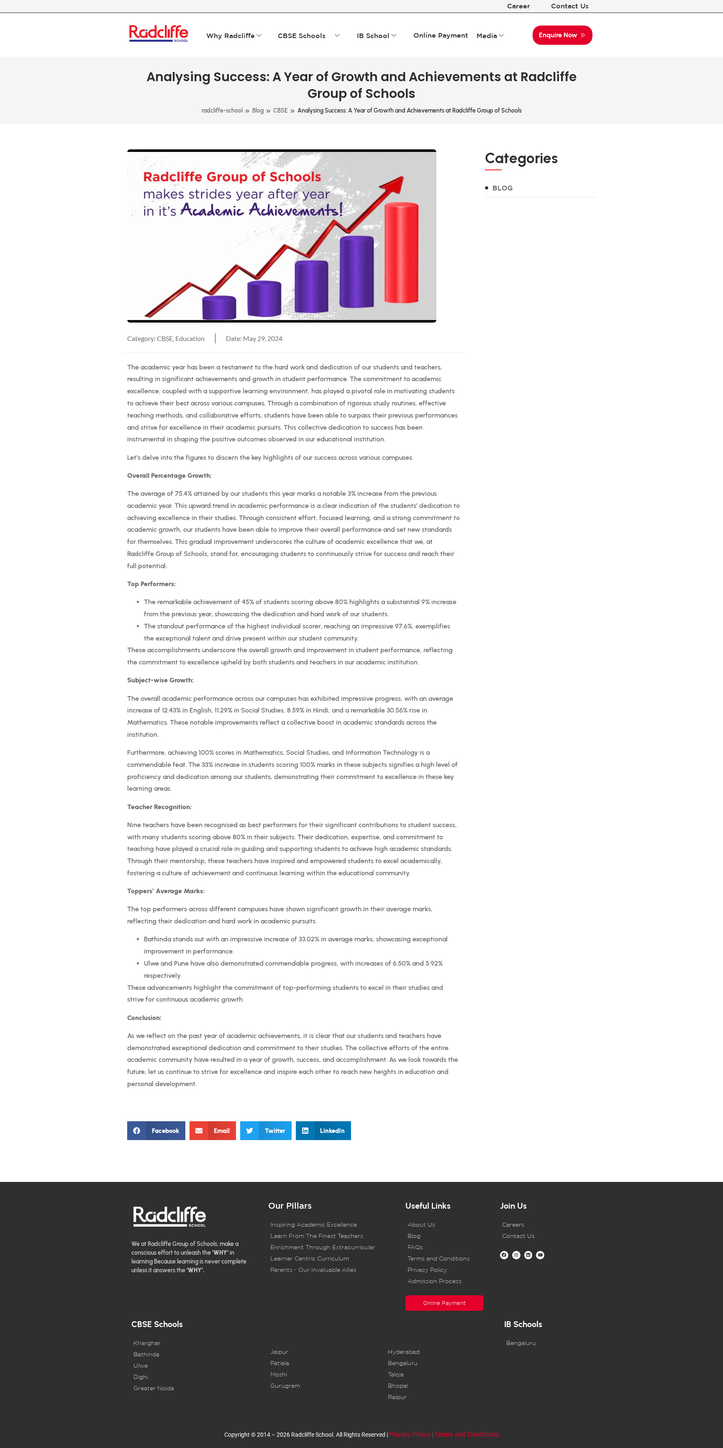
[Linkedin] (528, 1255)
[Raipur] (434, 1397)
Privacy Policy (410, 1434)
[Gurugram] (316, 1385)
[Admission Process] (444, 1281)
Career (518, 6)
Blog (258, 110)
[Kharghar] (195, 1343)
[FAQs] (444, 1247)
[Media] (501, 35)
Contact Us (570, 6)
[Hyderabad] (434, 1352)
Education (190, 338)
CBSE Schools (302, 35)
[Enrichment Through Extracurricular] (326, 1247)
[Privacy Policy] (444, 1270)
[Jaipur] (316, 1352)
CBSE (280, 110)
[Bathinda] (195, 1354)
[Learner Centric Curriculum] (326, 1258)
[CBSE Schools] (337, 35)
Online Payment (440, 35)
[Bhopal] (434, 1385)
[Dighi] (195, 1377)
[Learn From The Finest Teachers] (326, 1236)
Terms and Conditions (466, 1434)
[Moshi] (316, 1374)
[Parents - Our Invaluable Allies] (326, 1270)
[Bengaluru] (434, 1363)
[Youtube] (540, 1255)
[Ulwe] (195, 1365)
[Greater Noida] (195, 1388)
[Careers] (539, 1224)
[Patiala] (316, 1363)
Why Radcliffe (230, 35)
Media (487, 35)
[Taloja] (434, 1374)
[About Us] (444, 1224)
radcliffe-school (222, 110)
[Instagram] (516, 1255)
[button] (156, 1130)
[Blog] (540, 188)
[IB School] (394, 35)
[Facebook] (504, 1255)
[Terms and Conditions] (444, 1258)
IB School (373, 35)
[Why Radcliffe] (259, 35)
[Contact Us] (539, 1236)
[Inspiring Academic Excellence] (326, 1224)
